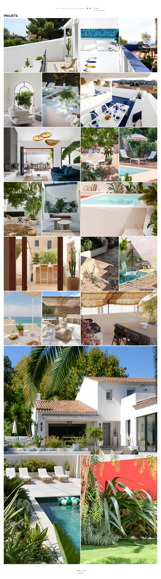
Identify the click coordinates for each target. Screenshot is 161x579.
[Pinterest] (90, 8)
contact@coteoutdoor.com (99, 10)
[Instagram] (87, 8)
